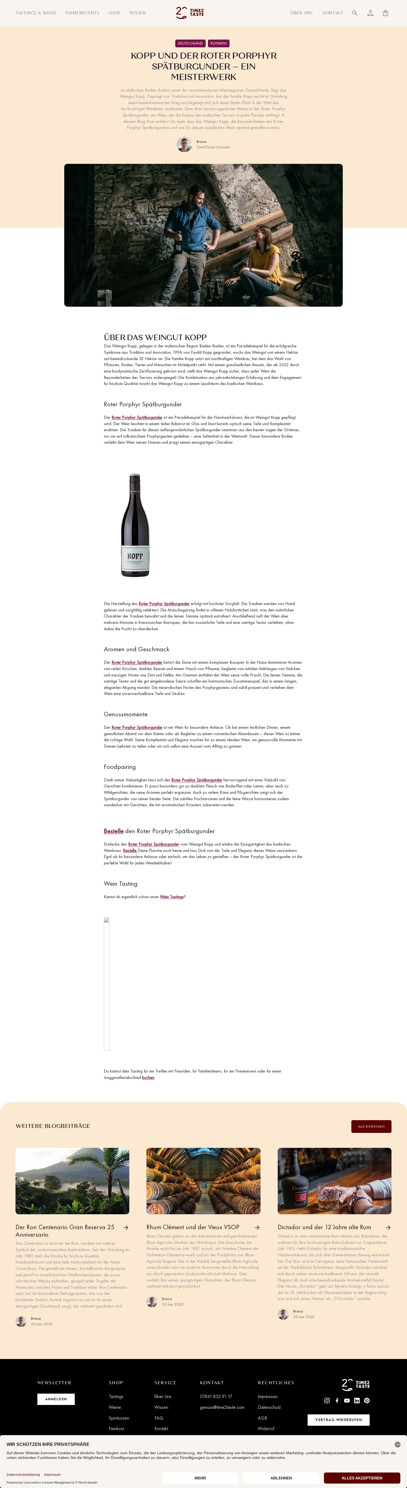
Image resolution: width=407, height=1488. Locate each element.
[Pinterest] (367, 1400)
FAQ (158, 1418)
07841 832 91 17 (216, 1396)
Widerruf (266, 1428)
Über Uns (162, 1396)
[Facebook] (337, 1400)
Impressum (267, 1396)
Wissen (161, 1407)
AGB (262, 1418)
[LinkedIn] (357, 1400)
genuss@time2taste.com (222, 1407)
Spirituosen (119, 1418)
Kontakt (161, 1428)
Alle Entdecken (371, 1126)
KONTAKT (333, 13)
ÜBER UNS (301, 13)
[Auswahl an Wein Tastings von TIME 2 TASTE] (106, 983)
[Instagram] (327, 1400)
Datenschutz (269, 1407)
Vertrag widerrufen (338, 1419)
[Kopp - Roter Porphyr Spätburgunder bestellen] (137, 529)
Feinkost (116, 1428)
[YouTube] (347, 1400)
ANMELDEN (56, 1399)
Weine (115, 1407)
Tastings (116, 1396)
